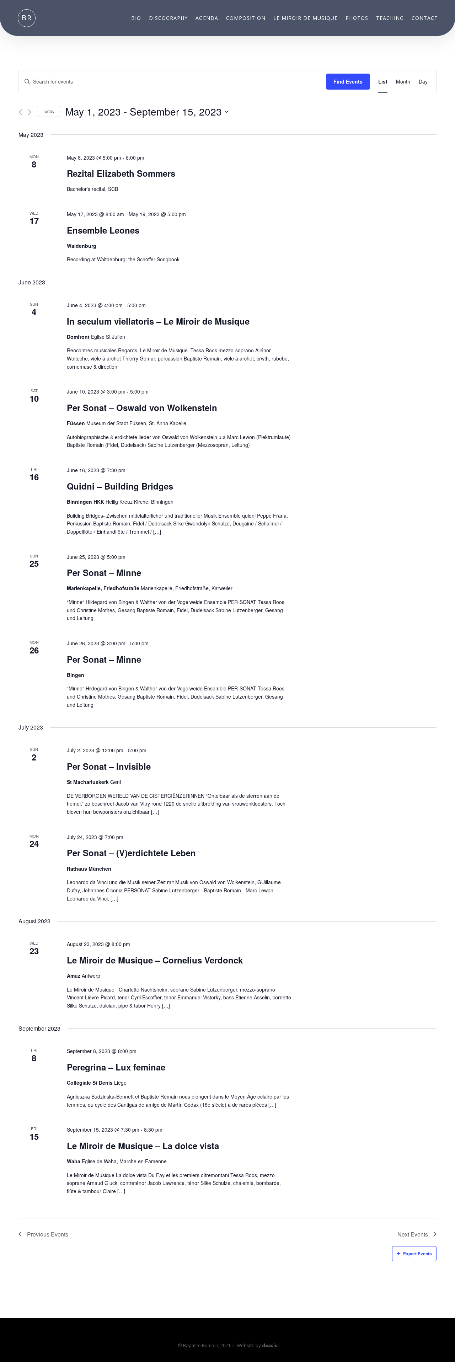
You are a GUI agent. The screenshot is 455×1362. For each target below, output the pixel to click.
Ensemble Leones (103, 230)
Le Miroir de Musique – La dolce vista (143, 1145)
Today (48, 111)
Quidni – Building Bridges (120, 486)
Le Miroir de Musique (305, 18)
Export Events (417, 1253)
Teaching (390, 18)
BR (27, 17)
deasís (269, 1345)
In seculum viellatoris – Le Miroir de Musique (158, 321)
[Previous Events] (20, 112)
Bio (136, 18)
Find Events (348, 81)
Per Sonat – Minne (104, 572)
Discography (168, 18)
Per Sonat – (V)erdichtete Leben (131, 852)
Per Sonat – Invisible (109, 766)
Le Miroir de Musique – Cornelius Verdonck (155, 960)
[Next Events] (30, 112)
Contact (425, 18)
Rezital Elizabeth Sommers (121, 173)
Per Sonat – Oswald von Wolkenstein (142, 407)
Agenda (207, 18)
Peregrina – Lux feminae (116, 1067)
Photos (357, 18)
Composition (246, 18)
